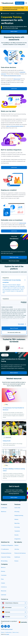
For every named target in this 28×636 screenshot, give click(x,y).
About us (3, 567)
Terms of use (15, 632)
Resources (3, 590)
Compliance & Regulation (7, 545)
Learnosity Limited (8, 629)
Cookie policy (8, 632)
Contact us (4, 587)
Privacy (2, 632)
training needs (22, 223)
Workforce (3, 511)
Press (2, 579)
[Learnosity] (23, 622)
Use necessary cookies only (14, 332)
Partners (3, 571)
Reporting (17, 523)
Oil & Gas (17, 549)
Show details (21, 324)
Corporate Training (5, 557)
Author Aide (17, 507)
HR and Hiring (4, 561)
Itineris (7, 634)
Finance (16, 561)
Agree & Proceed (14, 328)
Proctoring (17, 527)
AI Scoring (17, 511)
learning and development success (12, 75)
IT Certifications (5, 549)
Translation (17, 531)
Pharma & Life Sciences (20, 553)
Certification (4, 507)
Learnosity (3, 594)
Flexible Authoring (19, 515)
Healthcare (17, 557)
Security (16, 535)
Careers (3, 583)
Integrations (17, 538)
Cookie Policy (4, 320)
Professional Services (6, 553)
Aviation (16, 545)
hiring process (17, 79)
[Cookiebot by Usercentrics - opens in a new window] (21, 302)
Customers (3, 575)
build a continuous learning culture (14, 126)
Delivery (16, 519)
